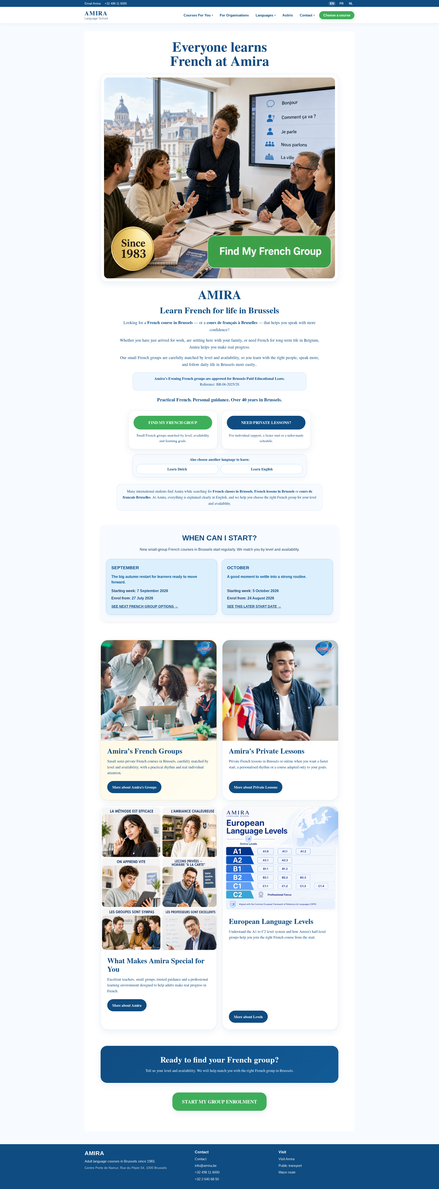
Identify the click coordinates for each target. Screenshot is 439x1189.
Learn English (262, 469)
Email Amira (93, 3)
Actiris (287, 15)
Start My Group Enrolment (219, 1101)
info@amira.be (206, 1166)
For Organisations (234, 15)
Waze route (286, 1172)
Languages (266, 15)
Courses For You (198, 15)
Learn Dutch (177, 469)
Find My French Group (172, 422)
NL (351, 3)
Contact (307, 15)
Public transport (290, 1166)
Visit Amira (286, 1159)
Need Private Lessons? (266, 422)
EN (332, 3)
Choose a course (336, 15)
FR (341, 3)
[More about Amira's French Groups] (219, 178)
